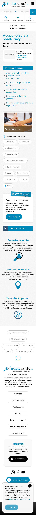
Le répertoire (18, 400)
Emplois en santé (18, 420)
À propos (18, 393)
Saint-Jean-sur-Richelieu (16, 161)
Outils (18, 413)
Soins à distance (18, 20)
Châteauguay (12, 148)
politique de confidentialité (19, 499)
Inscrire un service (20, 480)
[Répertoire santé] (18, 358)
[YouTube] (23, 472)
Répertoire (6, 20)
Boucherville (12, 154)
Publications (18, 407)
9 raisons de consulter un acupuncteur (16, 90)
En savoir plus (14, 217)
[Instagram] (13, 472)
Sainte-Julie (24, 173)
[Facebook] (18, 472)
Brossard (25, 142)
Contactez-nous (18, 433)
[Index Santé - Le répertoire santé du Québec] (14, 4)
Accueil (22, 25)
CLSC (9, 352)
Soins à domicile (11, 345)
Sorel (25, 179)
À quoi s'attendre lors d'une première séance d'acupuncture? (17, 76)
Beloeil (9, 173)
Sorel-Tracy (11, 179)
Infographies (30, 20)
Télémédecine (19, 339)
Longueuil (11, 142)
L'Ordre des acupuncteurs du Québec (18, 83)
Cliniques (29, 345)
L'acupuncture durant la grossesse (16, 97)
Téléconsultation (17, 228)
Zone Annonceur (18, 426)
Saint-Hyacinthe (13, 167)
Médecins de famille (19, 333)
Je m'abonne (20, 459)
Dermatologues (25, 352)
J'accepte (11, 507)
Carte (9, 186)
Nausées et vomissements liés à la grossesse (19, 104)
